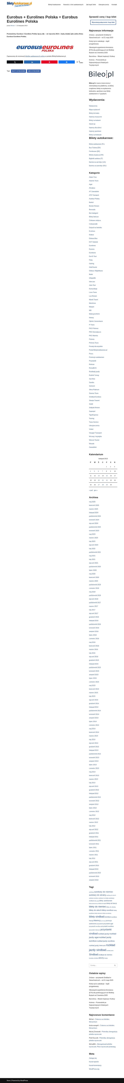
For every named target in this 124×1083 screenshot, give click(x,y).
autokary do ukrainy (97, 895)
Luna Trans (93, 292)
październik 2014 (95, 710)
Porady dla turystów (96, 346)
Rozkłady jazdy (94, 371)
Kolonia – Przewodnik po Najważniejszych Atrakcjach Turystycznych (98, 62)
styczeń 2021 (93, 563)
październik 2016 (95, 624)
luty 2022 (92, 548)
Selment (92, 386)
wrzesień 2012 (94, 801)
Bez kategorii (93, 213)
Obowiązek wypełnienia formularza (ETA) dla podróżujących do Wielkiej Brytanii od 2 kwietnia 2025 (101, 50)
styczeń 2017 (93, 613)
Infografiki (92, 278)
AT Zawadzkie (94, 191)
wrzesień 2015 (94, 671)
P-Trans (91, 325)
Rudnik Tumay (94, 375)
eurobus (108, 917)
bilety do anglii (102, 903)
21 (103, 480)
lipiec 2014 (93, 721)
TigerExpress (93, 415)
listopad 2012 (93, 793)
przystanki (100, 923)
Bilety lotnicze (94, 217)
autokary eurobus (93, 898)
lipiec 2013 (93, 765)
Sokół (91, 404)
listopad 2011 (93, 837)
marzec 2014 (93, 736)
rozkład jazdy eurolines (106, 941)
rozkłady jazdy (110, 950)
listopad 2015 (93, 664)
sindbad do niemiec (105, 955)
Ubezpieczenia (104, 4)
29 (107, 485)
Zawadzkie (93, 447)
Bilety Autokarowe (54, 4)
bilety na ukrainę (106, 913)
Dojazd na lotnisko (95, 227)
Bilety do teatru (94, 113)
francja (91, 920)
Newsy (91, 317)
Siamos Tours (93, 393)
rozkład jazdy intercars (97, 945)
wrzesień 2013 (94, 757)
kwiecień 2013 (94, 775)
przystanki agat (108, 923)
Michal (13, 25)
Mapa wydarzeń (94, 109)
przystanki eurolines (107, 926)
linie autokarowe (34, 71)
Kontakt (114, 4)
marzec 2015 (93, 692)
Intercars (92, 281)
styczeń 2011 (93, 862)
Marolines (92, 303)
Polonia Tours (94, 343)
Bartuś (91, 202)
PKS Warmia (93, 335)
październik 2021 (95, 552)
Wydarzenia (93, 106)
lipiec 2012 (93, 808)
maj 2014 (92, 728)
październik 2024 (95, 516)
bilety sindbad (96, 916)
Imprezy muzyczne (95, 117)
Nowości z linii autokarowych (73, 4)
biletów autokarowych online (35, 56)
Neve (8, 1080)
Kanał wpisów (94, 1062)
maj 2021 (92, 556)
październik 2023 (95, 527)
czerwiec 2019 (94, 588)
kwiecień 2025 (94, 505)
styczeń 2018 (93, 599)
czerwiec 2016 (94, 638)
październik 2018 (95, 595)
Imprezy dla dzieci (95, 127)
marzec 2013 (93, 779)
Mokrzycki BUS (94, 314)
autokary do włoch (111, 895)
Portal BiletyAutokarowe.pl (98, 350)
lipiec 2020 (93, 570)
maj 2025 (92, 502)
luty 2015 (92, 696)
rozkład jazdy (103, 934)
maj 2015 (92, 685)
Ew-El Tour (93, 256)
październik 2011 (95, 840)
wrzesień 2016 (94, 628)
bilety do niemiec (97, 906)
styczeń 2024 (93, 523)
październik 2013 (95, 754)
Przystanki (92, 361)
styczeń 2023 (93, 545)
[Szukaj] (115, 965)
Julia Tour (92, 285)
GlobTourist (93, 267)
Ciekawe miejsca (95, 220)
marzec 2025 (93, 509)
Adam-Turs (93, 177)
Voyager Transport (95, 433)
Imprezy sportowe (95, 131)
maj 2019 (92, 592)
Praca (91, 353)
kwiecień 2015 (94, 689)
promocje (103, 920)
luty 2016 (92, 653)
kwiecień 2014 (94, 732)
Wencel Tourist (94, 440)
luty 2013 (92, 783)
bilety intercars (98, 913)
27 (99, 485)
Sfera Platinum (94, 389)
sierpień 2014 (93, 718)
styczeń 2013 (93, 786)
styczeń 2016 (93, 656)
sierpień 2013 (93, 761)
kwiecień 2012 (94, 819)
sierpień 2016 (93, 631)
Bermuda (92, 209)
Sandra (91, 382)
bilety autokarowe (18, 71)
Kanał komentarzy (95, 1065)
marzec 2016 (93, 649)
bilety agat (96, 900)
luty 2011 (92, 858)
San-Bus (92, 379)
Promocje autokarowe (96, 357)
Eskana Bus (93, 238)
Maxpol (91, 307)
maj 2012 (92, 815)
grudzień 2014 (94, 703)
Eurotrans (92, 253)
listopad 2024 (93, 512)
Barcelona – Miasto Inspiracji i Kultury (102, 56)
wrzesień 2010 (94, 876)
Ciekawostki (93, 224)
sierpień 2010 (93, 880)
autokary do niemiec (103, 892)
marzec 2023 (93, 538)
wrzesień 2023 (94, 530)
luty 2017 (92, 610)
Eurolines (92, 245)
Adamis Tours (93, 181)
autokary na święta (103, 898)
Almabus (92, 188)
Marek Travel (93, 299)
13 (99, 476)
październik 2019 (95, 584)
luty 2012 (92, 826)
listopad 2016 (93, 620)
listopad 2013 (93, 750)
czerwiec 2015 (94, 682)
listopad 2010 (93, 869)
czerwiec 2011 (94, 851)
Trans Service (94, 422)
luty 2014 (92, 739)
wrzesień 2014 (94, 714)
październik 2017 (95, 602)
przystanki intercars (94, 930)
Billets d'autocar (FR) (96, 155)
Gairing (91, 263)
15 (107, 476)
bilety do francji (111, 903)
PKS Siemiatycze (95, 332)
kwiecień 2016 (94, 646)
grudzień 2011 (94, 833)
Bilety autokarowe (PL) (97, 144)
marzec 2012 (93, 822)
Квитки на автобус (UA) (97, 162)
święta (106, 958)
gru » (95, 490)
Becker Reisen (94, 206)
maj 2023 (92, 534)
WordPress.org (94, 1069)
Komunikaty (93, 289)
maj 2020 (92, 574)
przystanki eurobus (95, 926)
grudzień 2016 (94, 617)
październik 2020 (95, 566)
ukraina (96, 958)
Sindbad (93, 954)
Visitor (91, 429)
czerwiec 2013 (94, 768)
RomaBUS (92, 368)
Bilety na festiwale (95, 135)
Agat (90, 184)
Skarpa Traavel (94, 400)
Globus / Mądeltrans (96, 271)
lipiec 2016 (93, 635)
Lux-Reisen (93, 296)
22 (107, 480)
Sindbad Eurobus (95, 397)
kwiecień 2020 (94, 577)
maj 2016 (92, 642)
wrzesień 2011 (94, 844)
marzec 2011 (93, 855)
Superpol (92, 411)
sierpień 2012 (93, 804)
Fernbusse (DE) (94, 151)
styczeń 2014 (93, 743)
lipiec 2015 (93, 678)
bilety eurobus (107, 910)
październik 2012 (95, 797)
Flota (91, 260)
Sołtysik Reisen (94, 407)
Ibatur (91, 274)
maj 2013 (92, 772)
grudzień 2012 (94, 790)
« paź (91, 490)
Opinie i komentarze (96, 321)
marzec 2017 (93, 606)
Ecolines (92, 231)
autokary (91, 892)
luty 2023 (92, 541)
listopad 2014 (93, 707)
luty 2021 (92, 559)
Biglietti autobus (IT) (96, 158)
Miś (90, 310)
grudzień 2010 (94, 865)
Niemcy (97, 920)
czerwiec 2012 (94, 811)
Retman (91, 364)
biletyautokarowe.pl (93, 903)
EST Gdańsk (93, 242)
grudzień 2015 (94, 660)
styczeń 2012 (93, 829)
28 (103, 485)
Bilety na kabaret (95, 120)
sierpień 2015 (93, 674)
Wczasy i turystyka (95, 436)
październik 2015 (95, 667)
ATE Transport (94, 195)
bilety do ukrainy (111, 907)
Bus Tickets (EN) (95, 147)
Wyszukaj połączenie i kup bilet (103, 22)
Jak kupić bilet (91, 4)
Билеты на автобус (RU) (97, 165)
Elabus (91, 235)
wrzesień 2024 (94, 520)
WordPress (24, 1080)
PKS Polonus (93, 328)
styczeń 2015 (93, 700)
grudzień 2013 (94, 747)
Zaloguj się (93, 1058)
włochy (101, 958)
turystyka (91, 958)
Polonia (91, 339)
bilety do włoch (95, 910)
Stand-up (92, 124)
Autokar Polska (94, 199)
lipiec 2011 (92, 847)
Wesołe (91, 443)
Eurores (91, 249)
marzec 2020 (93, 581)
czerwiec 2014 (94, 725)
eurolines (114, 917)
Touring (91, 418)
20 (99, 480)
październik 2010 (95, 873)
